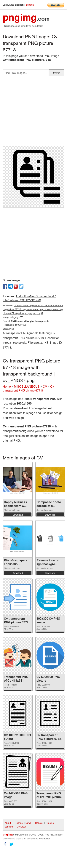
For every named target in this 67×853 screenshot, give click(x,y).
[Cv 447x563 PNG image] (17, 771)
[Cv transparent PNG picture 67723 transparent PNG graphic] (50, 713)
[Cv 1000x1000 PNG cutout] (17, 713)
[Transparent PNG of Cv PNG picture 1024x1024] (50, 772)
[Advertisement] (33, 112)
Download (17, 514)
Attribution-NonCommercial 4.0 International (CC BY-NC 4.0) (29, 298)
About (8, 822)
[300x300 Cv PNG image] (50, 597)
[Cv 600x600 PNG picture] (50, 655)
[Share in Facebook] (5, 286)
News (28, 822)
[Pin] (16, 286)
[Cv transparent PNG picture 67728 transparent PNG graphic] (17, 597)
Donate (39, 822)
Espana (30, 4)
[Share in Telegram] (10, 286)
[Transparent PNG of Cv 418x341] (17, 655)
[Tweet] (21, 286)
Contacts (21, 826)
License (19, 822)
